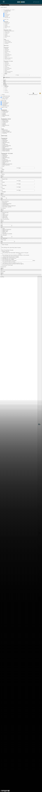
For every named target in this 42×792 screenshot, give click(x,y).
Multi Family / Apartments (9, 30)
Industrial (6, 43)
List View (40, 533)
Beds (3, 169)
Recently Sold (7, 17)
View (3, 228)
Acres (3, 182)
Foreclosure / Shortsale (7, 265)
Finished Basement (6, 203)
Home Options (5, 201)
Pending (6, 16)
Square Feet (4, 179)
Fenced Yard (5, 212)
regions (6, 86)
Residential (6, 40)
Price (3, 166)
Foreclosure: (3, 266)
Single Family (7, 22)
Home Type (3, 239)
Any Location (5, 97)
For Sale (4, 101)
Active (5, 13)
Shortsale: (3, 271)
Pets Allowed (4, 235)
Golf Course (5, 217)
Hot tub (4, 232)
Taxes (3, 188)
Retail (5, 56)
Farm (5, 27)
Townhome (6, 23)
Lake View (4, 216)
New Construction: (5, 219)
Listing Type (5, 98)
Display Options (5, 251)
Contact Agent (36, 790)
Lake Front (5, 215)
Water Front (5, 230)
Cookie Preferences (4, 790)
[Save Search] (40, 94)
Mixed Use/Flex (7, 72)
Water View (5, 231)
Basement (4, 202)
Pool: (2, 224)
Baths (3, 174)
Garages (4, 191)
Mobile (5, 25)
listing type (7, 10)
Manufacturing (7, 51)
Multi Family (5, 120)
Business (6, 48)
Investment (6, 53)
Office (5, 52)
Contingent (6, 15)
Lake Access (5, 214)
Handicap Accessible (7, 233)
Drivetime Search (33, 94)
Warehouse (6, 49)
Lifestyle (7, 77)
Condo (5, 24)
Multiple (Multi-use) (8, 42)
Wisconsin (6, 92)
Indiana (6, 90)
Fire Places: (3, 208)
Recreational (6, 55)
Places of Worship (7, 54)
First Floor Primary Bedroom (9, 205)
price (6, 73)
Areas (3, 94)
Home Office (5, 204)
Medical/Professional (8, 57)
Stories (3, 196)
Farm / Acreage (7, 41)
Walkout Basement (6, 229)
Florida (5, 87)
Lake (3, 213)
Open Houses (5, 244)
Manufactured (7, 26)
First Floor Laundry (6, 206)
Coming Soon (7, 14)
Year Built (4, 185)
